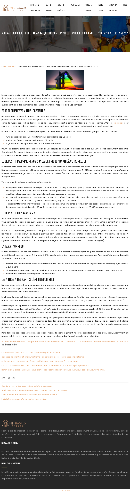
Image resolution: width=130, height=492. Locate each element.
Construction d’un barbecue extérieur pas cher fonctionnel (29, 394)
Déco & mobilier (49, 7)
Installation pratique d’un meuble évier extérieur (24, 399)
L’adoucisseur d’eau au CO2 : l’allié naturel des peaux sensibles (31, 352)
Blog (125, 5)
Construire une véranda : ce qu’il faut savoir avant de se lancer (33, 341)
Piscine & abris (100, 7)
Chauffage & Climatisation (35, 7)
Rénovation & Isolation (113, 7)
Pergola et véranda (88, 7)
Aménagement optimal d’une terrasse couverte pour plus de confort (34, 390)
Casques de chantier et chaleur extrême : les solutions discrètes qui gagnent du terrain (43, 356)
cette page (118, 123)
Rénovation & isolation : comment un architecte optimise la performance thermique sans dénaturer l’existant (53, 369)
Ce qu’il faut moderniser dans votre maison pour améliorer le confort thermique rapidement (45, 365)
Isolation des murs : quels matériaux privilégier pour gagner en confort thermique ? (40, 361)
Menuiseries (75, 5)
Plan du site (65, 490)
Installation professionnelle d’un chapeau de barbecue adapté (96, 341)
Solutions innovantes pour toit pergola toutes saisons (27, 386)
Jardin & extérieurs (61, 7)
